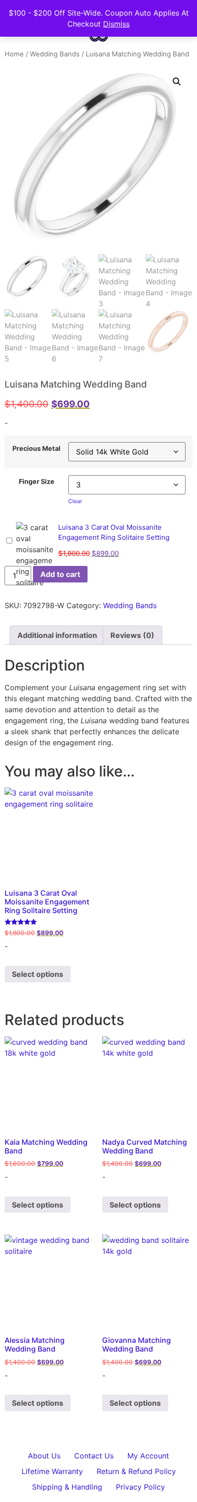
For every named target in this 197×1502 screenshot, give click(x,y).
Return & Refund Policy (136, 1471)
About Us (44, 1455)
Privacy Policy (140, 1486)
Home (14, 54)
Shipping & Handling (67, 1486)
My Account (148, 1455)
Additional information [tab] (57, 635)
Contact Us (94, 1455)
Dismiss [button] (116, 23)
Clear (75, 501)
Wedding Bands (55, 54)
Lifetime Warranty (52, 1471)
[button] (177, 81)
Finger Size (37, 481)
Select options (37, 974)
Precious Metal (36, 448)
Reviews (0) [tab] (132, 635)
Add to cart (60, 574)
